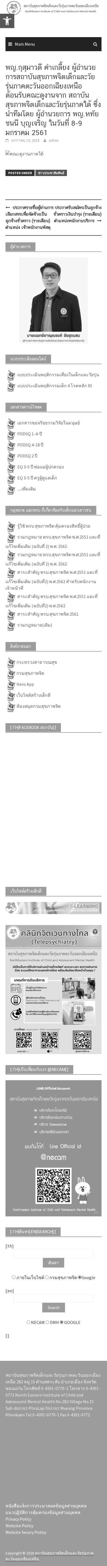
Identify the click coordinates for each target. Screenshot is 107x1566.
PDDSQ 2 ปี (26, 456)
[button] (11, 17)
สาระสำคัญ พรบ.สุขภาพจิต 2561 (47, 614)
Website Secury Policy (25, 1532)
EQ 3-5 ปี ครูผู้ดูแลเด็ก (36, 478)
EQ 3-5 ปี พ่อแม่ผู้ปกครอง (40, 467)
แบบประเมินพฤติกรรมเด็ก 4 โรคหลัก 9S (54, 385)
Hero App (25, 684)
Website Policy (19, 1525)
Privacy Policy (18, 1519)
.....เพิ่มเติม (26, 489)
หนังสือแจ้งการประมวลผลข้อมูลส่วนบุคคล (46, 1506)
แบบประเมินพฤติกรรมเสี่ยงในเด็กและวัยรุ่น (57, 374)
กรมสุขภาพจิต (30, 673)
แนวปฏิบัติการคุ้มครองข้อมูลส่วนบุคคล (42, 1512)
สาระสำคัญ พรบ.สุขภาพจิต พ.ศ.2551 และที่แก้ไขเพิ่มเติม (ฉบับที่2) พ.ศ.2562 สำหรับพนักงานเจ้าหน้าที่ (51, 580)
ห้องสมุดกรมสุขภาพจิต (38, 706)
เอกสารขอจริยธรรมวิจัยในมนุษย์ (48, 423)
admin (54, 140)
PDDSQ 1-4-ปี (29, 434)
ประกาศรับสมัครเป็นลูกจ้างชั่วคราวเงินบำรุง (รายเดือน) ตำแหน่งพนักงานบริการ (78, 214)
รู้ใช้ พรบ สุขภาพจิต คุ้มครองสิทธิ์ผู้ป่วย (53, 526)
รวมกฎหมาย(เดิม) (34, 625)
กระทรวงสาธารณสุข (36, 662)
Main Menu (25, 44)
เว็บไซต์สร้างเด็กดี (33, 695)
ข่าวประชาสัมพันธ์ (51, 173)
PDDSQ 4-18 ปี (29, 445)
